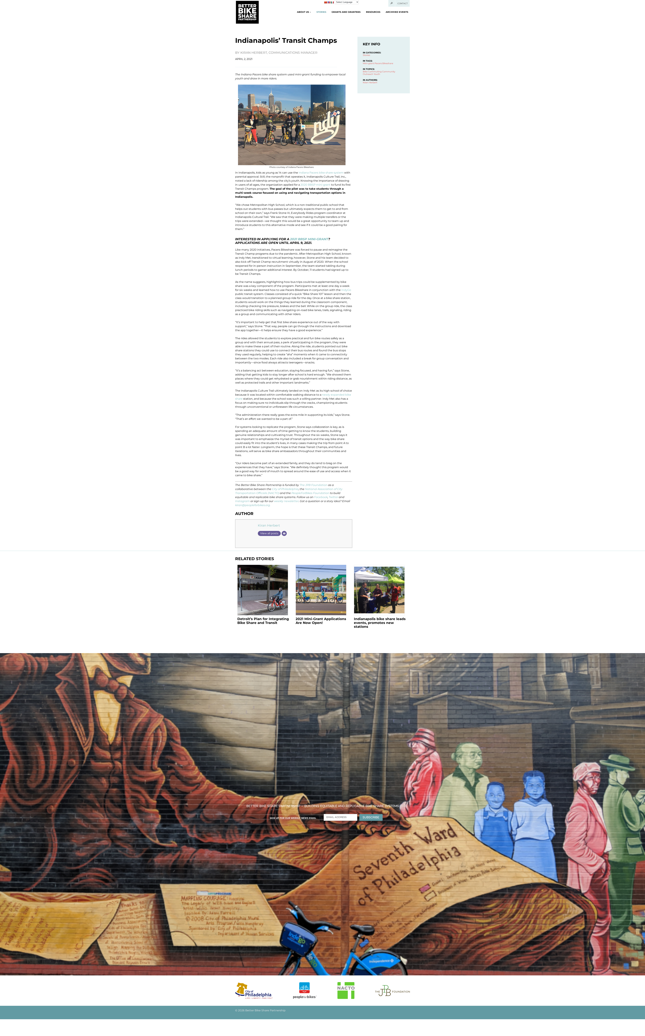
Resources (373, 12)
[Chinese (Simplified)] (325, 2)
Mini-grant (368, 63)
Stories (321, 12)
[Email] (284, 533)
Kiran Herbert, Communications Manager (278, 53)
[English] (328, 2)
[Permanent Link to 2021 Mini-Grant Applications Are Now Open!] (321, 590)
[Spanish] (332, 2)
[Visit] (254, 990)
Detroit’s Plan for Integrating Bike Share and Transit (263, 621)
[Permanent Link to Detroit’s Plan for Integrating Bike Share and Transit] (263, 590)
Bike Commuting (372, 71)
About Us (303, 12)
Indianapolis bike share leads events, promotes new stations (380, 623)
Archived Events (397, 12)
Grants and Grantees (346, 12)
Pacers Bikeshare (384, 63)
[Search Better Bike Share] (391, 3)
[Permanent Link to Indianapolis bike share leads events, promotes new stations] (379, 590)
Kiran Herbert (269, 525)
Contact (402, 3)
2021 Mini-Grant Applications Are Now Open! (321, 621)
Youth (377, 74)
